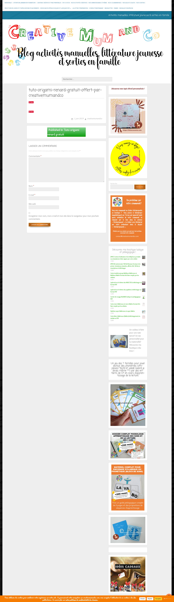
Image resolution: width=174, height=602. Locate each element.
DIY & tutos (66, 3)
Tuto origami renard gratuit (63, 132)
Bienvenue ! (8, 3)
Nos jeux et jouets (129, 3)
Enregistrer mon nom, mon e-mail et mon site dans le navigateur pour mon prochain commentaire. (64, 217)
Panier (116, 8)
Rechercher (113, 183)
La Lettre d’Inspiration (80, 8)
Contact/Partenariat (96, 8)
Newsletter (109, 8)
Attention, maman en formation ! (24, 3)
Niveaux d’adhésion (126, 8)
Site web (32, 204)
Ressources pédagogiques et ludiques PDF (55, 8)
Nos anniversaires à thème (98, 3)
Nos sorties (140, 3)
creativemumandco (94, 118)
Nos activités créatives (79, 3)
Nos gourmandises (114, 3)
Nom (31, 186)
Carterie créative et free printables (49, 3)
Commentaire (35, 156)
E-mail (32, 195)
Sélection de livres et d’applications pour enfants (22, 8)
